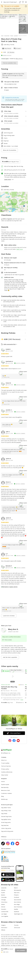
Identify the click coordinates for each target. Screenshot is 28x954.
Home (3, 781)
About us (3, 760)
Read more (19, 249)
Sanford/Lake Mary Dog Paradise (9, 687)
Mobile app (4, 799)
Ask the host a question (10, 657)
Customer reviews (6, 793)
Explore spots (5, 784)
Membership (4, 787)
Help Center (4, 775)
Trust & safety (5, 763)
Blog (2, 796)
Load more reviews (8, 615)
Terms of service (6, 766)
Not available (21, 950)
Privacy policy (5, 769)
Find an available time (9, 63)
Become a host (5, 790)
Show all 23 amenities (9, 150)
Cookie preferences (6, 772)
